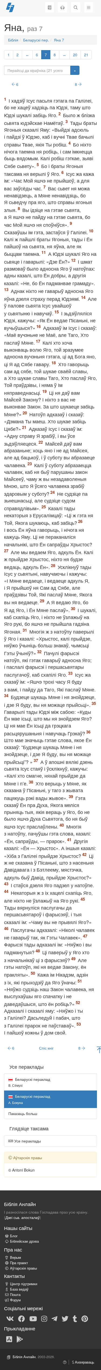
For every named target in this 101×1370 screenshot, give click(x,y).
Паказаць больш (22, 1113)
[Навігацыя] (88, 7)
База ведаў (19, 1289)
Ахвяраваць (84, 1362)
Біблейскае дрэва (24, 1241)
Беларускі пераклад (29, 1082)
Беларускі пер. (36, 40)
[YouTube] (33, 1318)
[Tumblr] (75, 1318)
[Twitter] (65, 1318)
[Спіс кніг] (49, 7)
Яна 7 (59, 40)
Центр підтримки (23, 1283)
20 (75, 54)
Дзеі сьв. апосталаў (22, 1217)
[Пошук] (75, 7)
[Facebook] (21, 1318)
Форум (15, 1300)
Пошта (15, 1294)
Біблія (13, 40)
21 (86, 54)
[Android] (19, 1339)
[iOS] (9, 1339)
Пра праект (19, 1262)
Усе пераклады (27, 1141)
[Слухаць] (62, 7)
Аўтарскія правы (23, 1268)
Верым (15, 1257)
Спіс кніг (46, 1048)
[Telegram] (54, 1318)
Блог (14, 1235)
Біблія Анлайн (24, 1356)
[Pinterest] (84, 1318)
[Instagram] (44, 1318)
